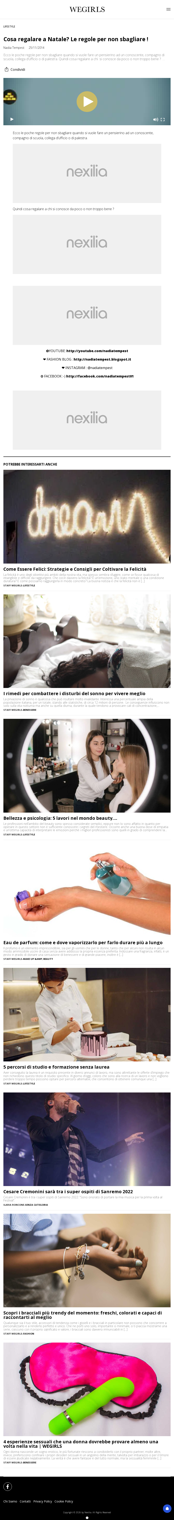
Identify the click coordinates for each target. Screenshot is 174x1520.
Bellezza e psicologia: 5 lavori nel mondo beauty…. (60, 818)
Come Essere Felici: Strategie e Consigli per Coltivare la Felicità (74, 569)
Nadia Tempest (13, 48)
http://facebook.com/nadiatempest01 (100, 376)
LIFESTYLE (9, 26)
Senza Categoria (36, 1204)
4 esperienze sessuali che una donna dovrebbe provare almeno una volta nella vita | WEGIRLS (80, 1444)
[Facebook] (5, 1484)
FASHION (28, 1333)
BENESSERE (29, 709)
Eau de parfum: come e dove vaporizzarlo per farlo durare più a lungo (83, 942)
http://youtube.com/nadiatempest (97, 351)
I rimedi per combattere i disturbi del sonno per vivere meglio (74, 693)
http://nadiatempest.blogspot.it (102, 359)
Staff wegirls (12, 585)
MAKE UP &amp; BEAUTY (38, 958)
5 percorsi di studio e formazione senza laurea (56, 1067)
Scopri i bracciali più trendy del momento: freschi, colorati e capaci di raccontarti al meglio (82, 1315)
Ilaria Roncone (13, 1204)
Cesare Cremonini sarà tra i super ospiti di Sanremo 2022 (68, 1191)
